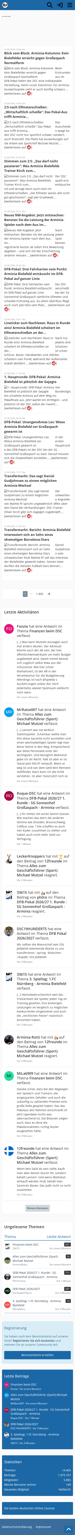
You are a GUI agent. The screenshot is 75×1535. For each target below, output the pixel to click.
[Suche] (50, 5)
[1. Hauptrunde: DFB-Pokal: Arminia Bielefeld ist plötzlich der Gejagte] (29, 408)
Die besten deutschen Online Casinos (29, 1508)
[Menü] (70, 5)
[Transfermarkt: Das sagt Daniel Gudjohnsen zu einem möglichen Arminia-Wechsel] (29, 516)
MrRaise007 (17, 1403)
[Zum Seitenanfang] (68, 1529)
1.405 (39, 594)
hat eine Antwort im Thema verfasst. (39, 631)
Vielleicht (65, 1489)
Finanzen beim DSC (24, 1384)
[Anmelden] (60, 5)
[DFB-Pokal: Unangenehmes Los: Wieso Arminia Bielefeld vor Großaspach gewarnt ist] (11, 462)
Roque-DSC (17, 1418)
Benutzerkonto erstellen (37, 1355)
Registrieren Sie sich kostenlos (34, 1340)
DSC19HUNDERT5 (21, 1428)
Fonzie (14, 1389)
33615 (14, 1443)
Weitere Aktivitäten (37, 1208)
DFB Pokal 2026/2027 (24, 1424)
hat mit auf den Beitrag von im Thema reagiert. (43, 865)
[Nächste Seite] (48, 594)
